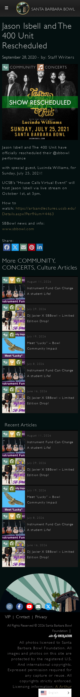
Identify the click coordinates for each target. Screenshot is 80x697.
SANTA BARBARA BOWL (53, 9)
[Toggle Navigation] (6, 8)
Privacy (41, 616)
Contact (23, 616)
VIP (8, 616)
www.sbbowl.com (18, 229)
